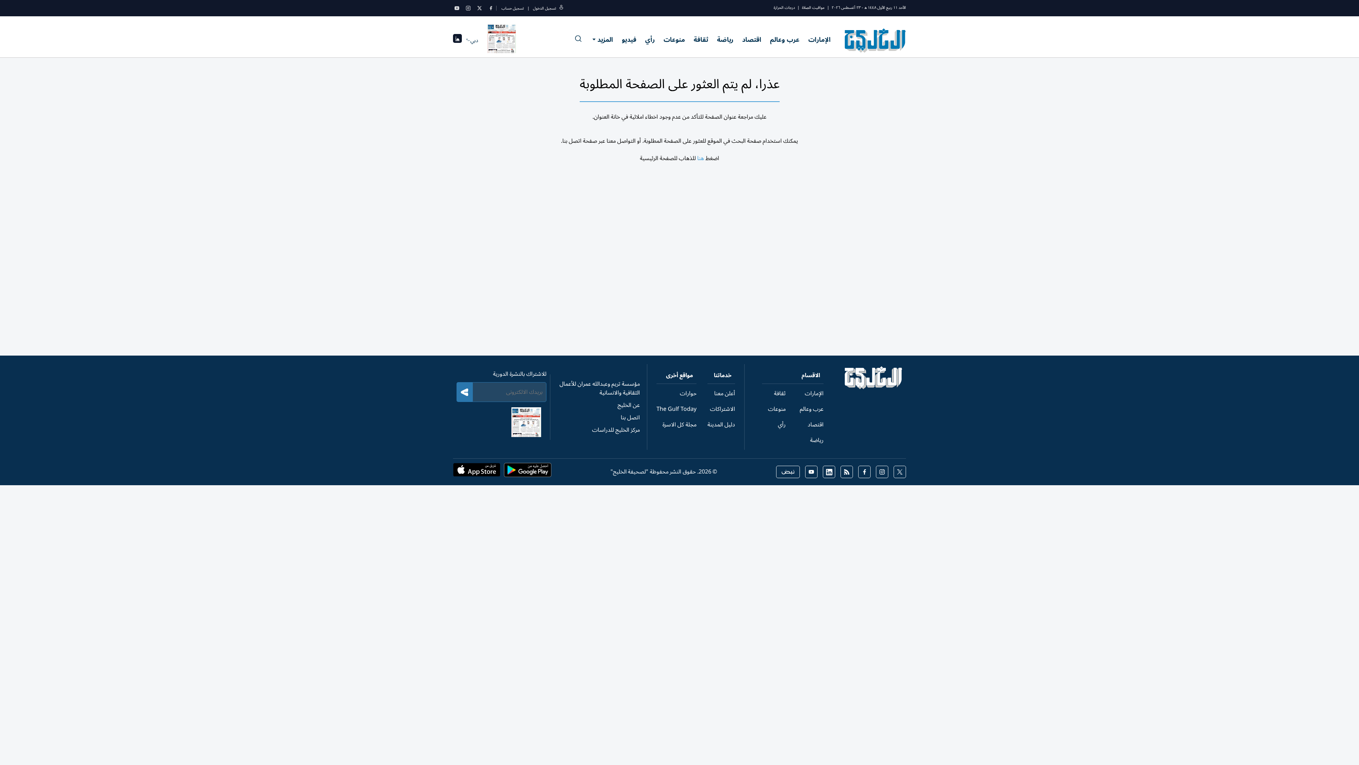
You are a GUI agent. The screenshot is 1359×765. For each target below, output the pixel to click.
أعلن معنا (724, 393)
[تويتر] (479, 8)
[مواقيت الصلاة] (457, 40)
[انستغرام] (468, 8)
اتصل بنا (630, 418)
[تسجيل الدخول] (561, 8)
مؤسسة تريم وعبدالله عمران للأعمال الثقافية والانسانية (600, 388)
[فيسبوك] (490, 8)
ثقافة (701, 39)
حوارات (688, 393)
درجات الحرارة (784, 8)
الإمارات (819, 39)
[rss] (847, 472)
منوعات (674, 39)
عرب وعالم (784, 39)
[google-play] (527, 472)
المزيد (605, 39)
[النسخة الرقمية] (502, 40)
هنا (700, 158)
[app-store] (476, 472)
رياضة (725, 39)
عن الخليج (629, 405)
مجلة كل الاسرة (679, 425)
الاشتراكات (722, 409)
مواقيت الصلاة (813, 8)
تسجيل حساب (512, 8)
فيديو (629, 39)
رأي (650, 39)
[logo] (875, 40)
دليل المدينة (721, 425)
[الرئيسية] (873, 387)
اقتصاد (751, 39)
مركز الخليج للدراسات (616, 430)
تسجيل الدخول (544, 8)
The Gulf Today (676, 409)
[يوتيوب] (456, 8)
